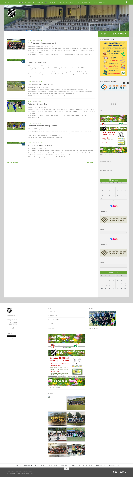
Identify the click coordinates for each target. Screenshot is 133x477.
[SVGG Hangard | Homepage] (12, 13)
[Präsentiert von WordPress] (14, 473)
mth (42, 40)
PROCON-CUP (63, 2)
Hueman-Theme (29, 473)
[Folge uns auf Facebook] (113, 34)
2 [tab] (113, 104)
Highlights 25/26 (74, 2)
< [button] (128, 83)
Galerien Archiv (86, 2)
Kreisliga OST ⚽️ (29, 2)
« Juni (113, 200)
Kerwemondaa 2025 (99, 2)
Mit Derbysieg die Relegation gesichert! (42, 43)
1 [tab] (111, 104)
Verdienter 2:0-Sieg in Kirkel (38, 104)
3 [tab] (115, 104)
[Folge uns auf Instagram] (123, 34)
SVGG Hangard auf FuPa (106, 161)
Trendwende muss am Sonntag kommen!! (43, 125)
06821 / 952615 (13, 323)
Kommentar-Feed (54, 319)
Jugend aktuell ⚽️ (42, 2)
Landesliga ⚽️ (19, 2)
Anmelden (52, 312)
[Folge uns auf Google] (116, 34)
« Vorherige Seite (12, 162)
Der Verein (8, 2)
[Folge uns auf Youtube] (121, 34)
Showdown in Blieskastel (37, 62)
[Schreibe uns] (125, 34)
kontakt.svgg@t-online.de (13, 328)
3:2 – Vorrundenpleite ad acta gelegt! (41, 84)
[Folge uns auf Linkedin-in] (118, 34)
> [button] (124, 83)
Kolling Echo (52, 2)
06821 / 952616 (13, 325)
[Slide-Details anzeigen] (113, 92)
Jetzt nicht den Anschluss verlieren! (40, 145)
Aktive (29, 40)
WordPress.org (53, 323)
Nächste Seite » (90, 162)
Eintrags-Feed (53, 315)
